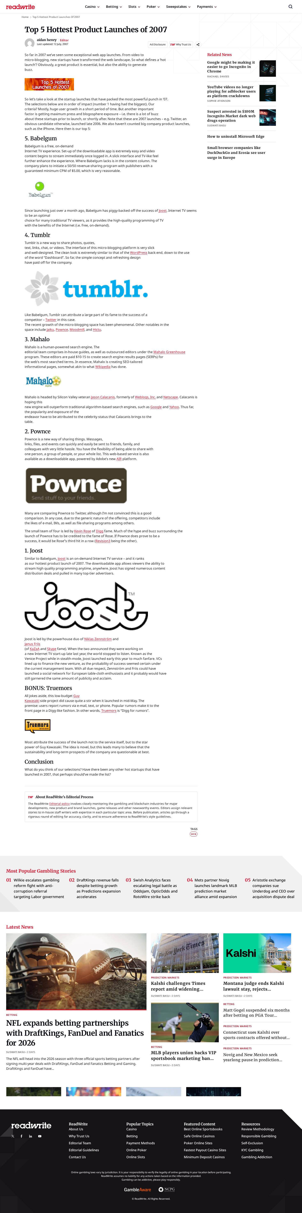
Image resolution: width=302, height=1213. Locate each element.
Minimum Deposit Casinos (204, 1157)
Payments (205, 6)
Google (156, 407)
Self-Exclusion (252, 1143)
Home (25, 17)
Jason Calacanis (103, 397)
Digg (99, 531)
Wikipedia (103, 366)
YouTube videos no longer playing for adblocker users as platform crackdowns (231, 91)
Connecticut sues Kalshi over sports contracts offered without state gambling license (255, 1037)
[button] (290, 6)
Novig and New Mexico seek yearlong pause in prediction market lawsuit (251, 1059)
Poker (151, 6)
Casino (90, 6)
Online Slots (135, 1157)
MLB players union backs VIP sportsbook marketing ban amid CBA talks (183, 1058)
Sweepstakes (176, 6)
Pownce (62, 329)
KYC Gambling (252, 1150)
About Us (76, 1129)
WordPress (138, 252)
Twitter (50, 319)
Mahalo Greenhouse (169, 352)
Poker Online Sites (198, 1143)
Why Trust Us (79, 1136)
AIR (119, 459)
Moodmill (77, 329)
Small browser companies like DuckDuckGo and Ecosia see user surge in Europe (236, 153)
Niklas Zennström (98, 639)
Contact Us (77, 1157)
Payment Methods (140, 1143)
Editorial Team (80, 1143)
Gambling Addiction (256, 1157)
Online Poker (136, 1150)
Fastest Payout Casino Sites (205, 1150)
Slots (132, 6)
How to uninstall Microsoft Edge (236, 136)
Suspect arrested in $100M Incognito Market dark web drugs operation (231, 115)
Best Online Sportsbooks (203, 1129)
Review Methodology (257, 1129)
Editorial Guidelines (84, 1150)
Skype (51, 649)
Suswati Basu (15, 1052)
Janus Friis (32, 644)
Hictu (97, 329)
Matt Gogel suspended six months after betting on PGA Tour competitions (256, 1015)
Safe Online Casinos (199, 1136)
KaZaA (34, 649)
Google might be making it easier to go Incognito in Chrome (231, 66)
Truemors (108, 710)
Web (193, 834)
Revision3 (103, 541)
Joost (163, 210)
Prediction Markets (165, 977)
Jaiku (50, 329)
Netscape (170, 397)
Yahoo (174, 407)
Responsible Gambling (258, 1136)
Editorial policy (59, 804)
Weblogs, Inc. (145, 397)
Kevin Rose (82, 531)
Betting (112, 6)
